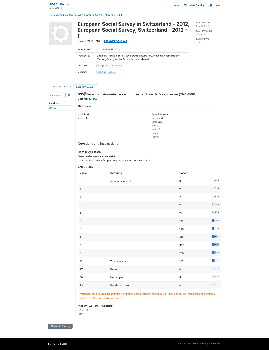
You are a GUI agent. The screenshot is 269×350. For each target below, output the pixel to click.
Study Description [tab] (61, 87)
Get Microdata (116, 41)
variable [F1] (116, 15)
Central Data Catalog (66, 15)
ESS (79, 15)
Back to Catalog (61, 326)
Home (176, 5)
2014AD (52, 108)
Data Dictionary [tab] (85, 87)
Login (217, 5)
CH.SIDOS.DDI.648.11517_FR (96, 15)
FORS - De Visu (60, 4)
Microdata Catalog (194, 5)
